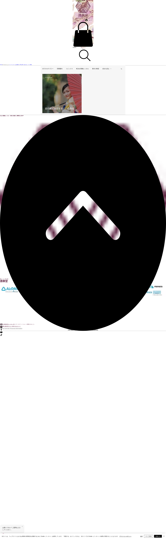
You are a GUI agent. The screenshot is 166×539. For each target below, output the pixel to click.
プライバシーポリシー (125, 536)
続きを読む (106, 68)
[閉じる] (164, 536)
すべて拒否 (149, 536)
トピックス (69, 68)
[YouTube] (83, 332)
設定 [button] (141, 536)
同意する (158, 536)
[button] (83, 34)
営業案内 (59, 68)
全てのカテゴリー (47, 68)
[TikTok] (83, 335)
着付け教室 (95, 68)
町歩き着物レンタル (82, 68)
